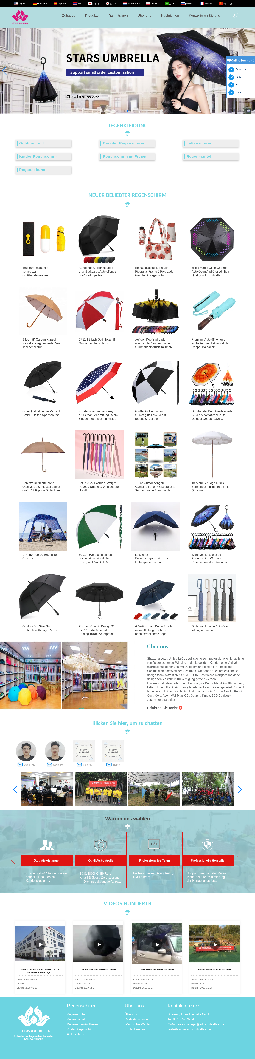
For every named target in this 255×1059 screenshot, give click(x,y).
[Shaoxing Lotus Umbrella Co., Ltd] (20, 25)
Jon (236, 84)
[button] (124, 111)
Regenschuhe (32, 170)
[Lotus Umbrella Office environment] (47, 805)
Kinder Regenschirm (38, 156)
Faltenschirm (198, 143)
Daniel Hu (240, 69)
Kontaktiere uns (135, 1029)
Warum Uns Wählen (138, 1024)
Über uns (144, 15)
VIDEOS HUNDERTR (128, 904)
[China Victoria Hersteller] (84, 761)
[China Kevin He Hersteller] (55, 761)
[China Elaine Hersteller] (113, 761)
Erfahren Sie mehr (164, 708)
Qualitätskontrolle (136, 1019)
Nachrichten (170, 15)
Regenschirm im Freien (125, 156)
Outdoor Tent (31, 143)
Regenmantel (198, 156)
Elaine (238, 92)
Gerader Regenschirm (123, 143)
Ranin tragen (118, 15)
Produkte (92, 15)
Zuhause (68, 15)
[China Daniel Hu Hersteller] (26, 761)
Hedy (237, 77)
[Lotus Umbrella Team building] (154, 805)
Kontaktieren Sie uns (204, 15)
